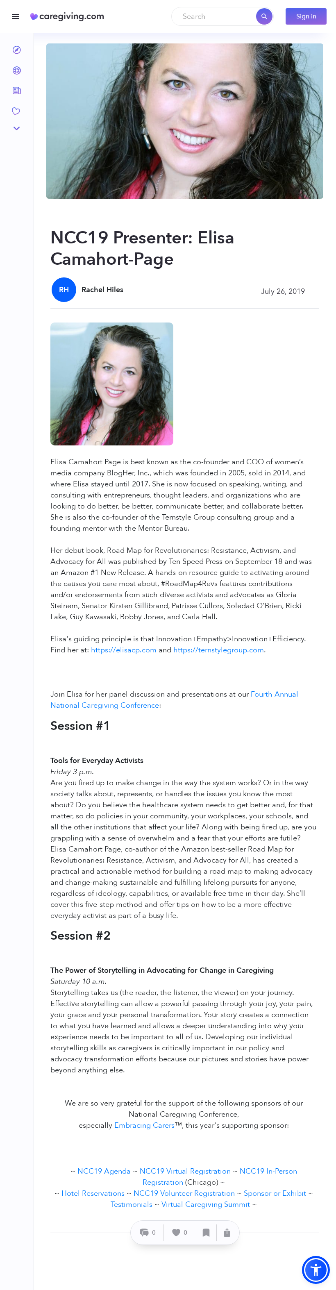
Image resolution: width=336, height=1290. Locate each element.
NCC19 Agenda (104, 1171)
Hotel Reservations (93, 1193)
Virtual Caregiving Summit (205, 1204)
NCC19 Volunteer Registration (184, 1193)
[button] (316, 1270)
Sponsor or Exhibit (275, 1193)
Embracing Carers (144, 1125)
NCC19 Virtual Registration (185, 1171)
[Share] (227, 1232)
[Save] (206, 1232)
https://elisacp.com (124, 650)
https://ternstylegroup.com (218, 650)
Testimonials (131, 1204)
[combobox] (222, 16)
